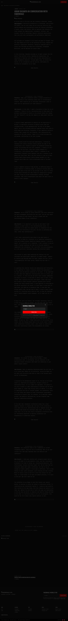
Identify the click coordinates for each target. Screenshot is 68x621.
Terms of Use (42, 315)
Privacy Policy (35, 315)
